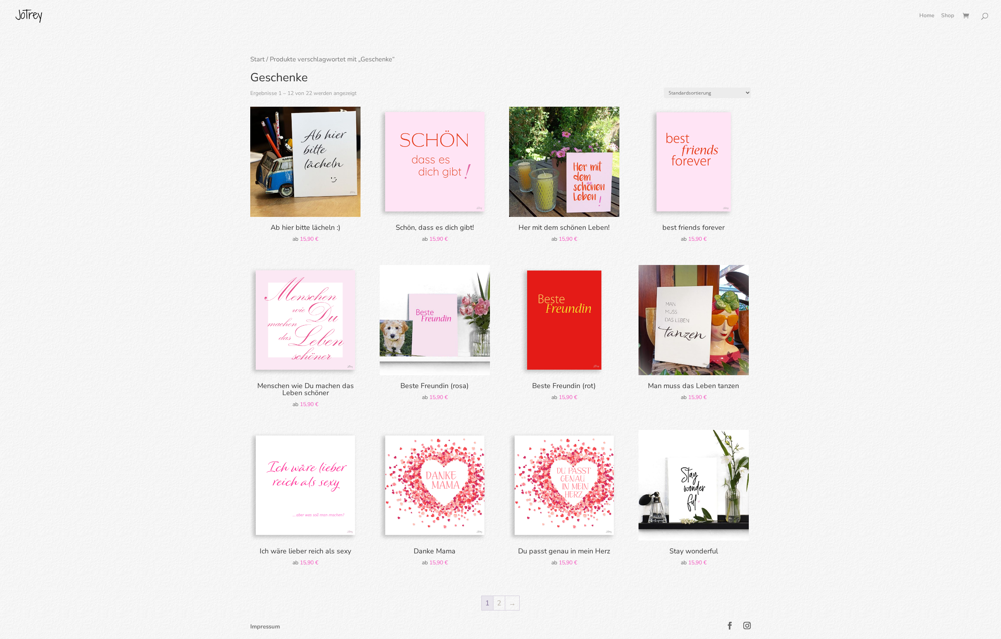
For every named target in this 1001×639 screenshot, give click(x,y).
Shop (945, 16)
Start (257, 59)
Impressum (265, 626)
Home (927, 16)
